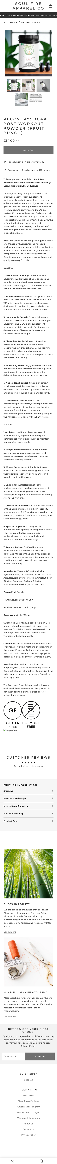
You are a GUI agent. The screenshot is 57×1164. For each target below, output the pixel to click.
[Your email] (13, 1056)
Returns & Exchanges (28, 1112)
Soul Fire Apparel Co (28, 5)
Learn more (10, 932)
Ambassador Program (28, 1106)
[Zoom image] (29, 54)
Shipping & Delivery (28, 1101)
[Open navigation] (7, 6)
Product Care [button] (11, 821)
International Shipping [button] (16, 806)
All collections (10, 22)
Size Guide (28, 1095)
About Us (28, 1123)
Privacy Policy (28, 1135)
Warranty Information (28, 1118)
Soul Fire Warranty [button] (13, 813)
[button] (10, 54)
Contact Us (28, 1129)
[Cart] (50, 6)
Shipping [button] (8, 791)
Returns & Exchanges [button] (15, 798)
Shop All (28, 1079)
